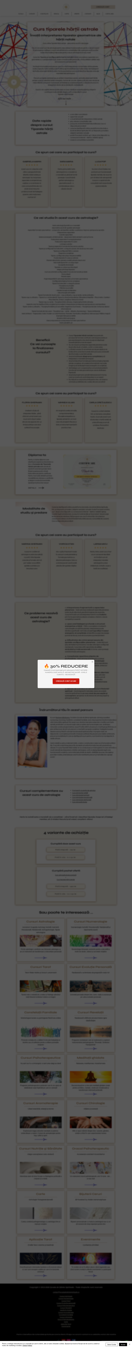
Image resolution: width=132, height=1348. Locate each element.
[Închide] (129, 1344)
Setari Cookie (111, 1344)
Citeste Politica (27, 1345)
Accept (123, 1344)
